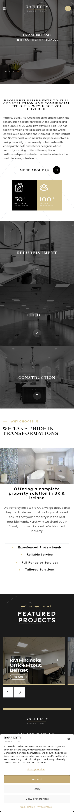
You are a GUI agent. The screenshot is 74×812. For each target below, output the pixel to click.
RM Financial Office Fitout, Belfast (26, 665)
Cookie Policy (27, 807)
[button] (68, 739)
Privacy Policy (44, 807)
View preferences (37, 799)
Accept (37, 779)
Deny (37, 789)
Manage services (36, 769)
